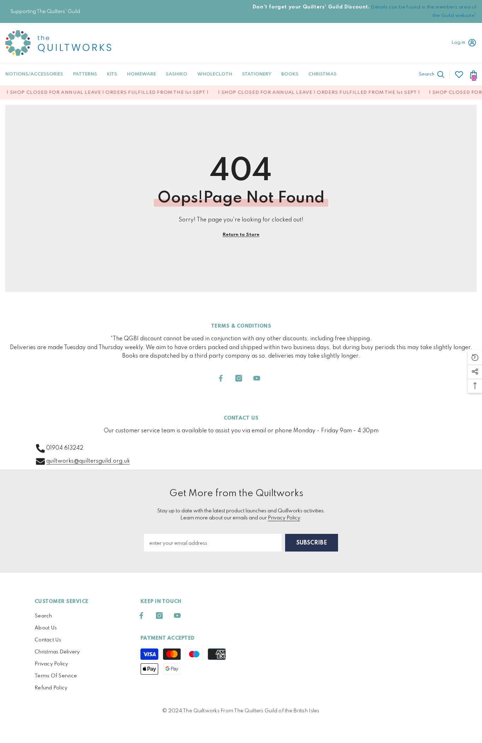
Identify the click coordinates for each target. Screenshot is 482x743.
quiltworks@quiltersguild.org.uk (88, 461)
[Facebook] (220, 378)
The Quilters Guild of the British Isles (276, 710)
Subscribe (311, 543)
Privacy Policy (284, 518)
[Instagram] (238, 378)
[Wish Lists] (459, 74)
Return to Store (241, 234)
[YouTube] (256, 378)
